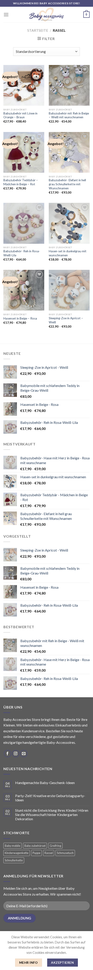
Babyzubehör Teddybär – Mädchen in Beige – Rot (20, 182)
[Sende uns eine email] (24, 753)
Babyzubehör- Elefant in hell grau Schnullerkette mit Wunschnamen (67, 184)
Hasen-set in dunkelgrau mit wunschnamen (67, 253)
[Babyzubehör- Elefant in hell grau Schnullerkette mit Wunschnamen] (69, 152)
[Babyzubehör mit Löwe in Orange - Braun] (23, 85)
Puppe (36, 853)
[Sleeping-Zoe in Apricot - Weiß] (69, 290)
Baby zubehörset (35, 845)
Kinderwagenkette (16, 853)
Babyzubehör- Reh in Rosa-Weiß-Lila (21, 253)
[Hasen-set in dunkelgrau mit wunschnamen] (69, 223)
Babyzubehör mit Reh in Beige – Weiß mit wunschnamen (69, 115)
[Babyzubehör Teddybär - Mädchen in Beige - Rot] (23, 152)
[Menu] (6, 14)
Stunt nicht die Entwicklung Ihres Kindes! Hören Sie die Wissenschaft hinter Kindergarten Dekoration (51, 814)
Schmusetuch (65, 853)
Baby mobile (12, 845)
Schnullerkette (14, 860)
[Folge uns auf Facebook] (7, 753)
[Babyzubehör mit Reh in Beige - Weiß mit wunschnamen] (69, 85)
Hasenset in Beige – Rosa (20, 318)
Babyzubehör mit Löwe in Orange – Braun (20, 115)
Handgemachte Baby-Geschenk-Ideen (45, 782)
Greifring (55, 845)
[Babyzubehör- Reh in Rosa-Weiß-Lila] (23, 223)
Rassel (48, 853)
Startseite (37, 30)
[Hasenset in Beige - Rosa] (23, 290)
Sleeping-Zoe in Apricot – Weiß (66, 320)
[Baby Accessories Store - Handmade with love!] (46, 14)
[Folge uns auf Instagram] (15, 753)
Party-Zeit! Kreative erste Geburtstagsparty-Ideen (50, 797)
